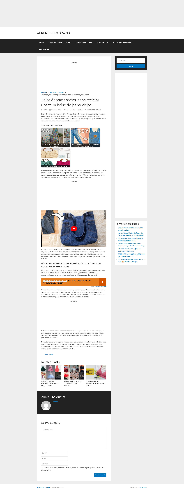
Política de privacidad (122, 43)
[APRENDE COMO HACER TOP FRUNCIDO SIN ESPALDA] (74, 372)
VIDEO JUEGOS (102, 43)
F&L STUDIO (143, 487)
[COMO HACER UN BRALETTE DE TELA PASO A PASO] (96, 372)
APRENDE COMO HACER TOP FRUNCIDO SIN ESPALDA (72, 383)
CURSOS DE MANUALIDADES (59, 43)
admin (45, 110)
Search (131, 66)
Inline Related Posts (101, 286)
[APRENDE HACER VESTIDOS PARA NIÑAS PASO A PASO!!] (51, 372)
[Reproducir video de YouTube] (73, 228)
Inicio (41, 43)
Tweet (46, 354)
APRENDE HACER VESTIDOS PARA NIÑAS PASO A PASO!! (49, 383)
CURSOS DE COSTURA (83, 43)
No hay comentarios (94, 110)
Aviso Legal (44, 49)
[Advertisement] (57, 13)
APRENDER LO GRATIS (53, 33)
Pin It (51, 354)
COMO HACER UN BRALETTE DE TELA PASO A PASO (95, 383)
